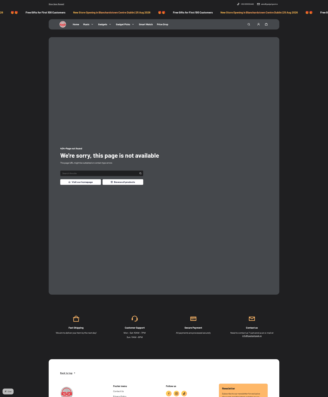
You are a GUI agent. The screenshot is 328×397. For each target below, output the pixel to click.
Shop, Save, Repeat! (56, 4)
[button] (249, 24)
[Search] (140, 173)
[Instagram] (176, 393)
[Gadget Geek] (63, 24)
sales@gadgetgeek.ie (269, 4)
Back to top (66, 373)
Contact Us (118, 391)
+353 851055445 (247, 4)
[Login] (258, 24)
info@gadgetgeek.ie (252, 336)
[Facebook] (169, 393)
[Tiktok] (184, 393)
